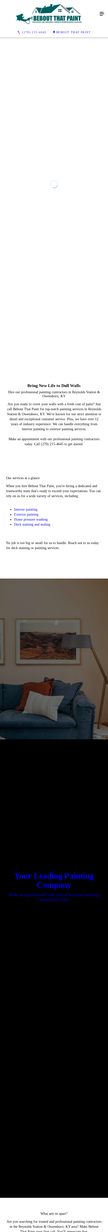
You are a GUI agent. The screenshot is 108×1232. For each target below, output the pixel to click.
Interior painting (25, 757)
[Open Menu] (102, 13)
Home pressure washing (31, 767)
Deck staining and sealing (32, 772)
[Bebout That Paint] (49, 14)
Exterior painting (26, 762)
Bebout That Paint (73, 32)
